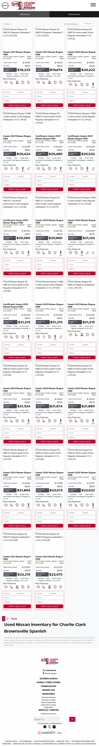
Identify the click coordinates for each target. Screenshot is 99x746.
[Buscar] (72, 719)
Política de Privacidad (44, 741)
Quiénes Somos (48, 678)
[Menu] (93, 5)
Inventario (48, 694)
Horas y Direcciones (48, 682)
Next (14, 619)
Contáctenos (11, 741)
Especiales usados (48, 705)
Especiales (48, 707)
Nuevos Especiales (48, 702)
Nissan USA (48, 690)
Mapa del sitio (63, 741)
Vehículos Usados (48, 700)
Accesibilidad (25, 741)
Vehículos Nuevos (48, 697)
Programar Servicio (48, 713)
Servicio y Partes (48, 710)
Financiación (48, 686)
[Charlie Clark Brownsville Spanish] (18, 5)
